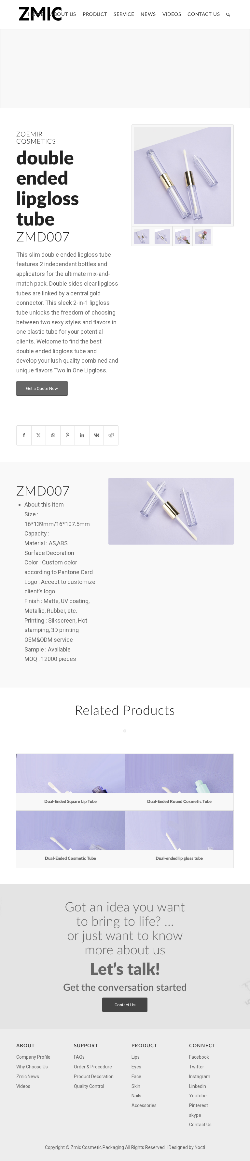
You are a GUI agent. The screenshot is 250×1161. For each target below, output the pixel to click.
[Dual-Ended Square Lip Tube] (70, 773)
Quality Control (89, 1086)
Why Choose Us (32, 1066)
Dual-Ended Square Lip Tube (70, 802)
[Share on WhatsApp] (53, 435)
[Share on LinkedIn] (82, 435)
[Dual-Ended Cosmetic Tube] (70, 830)
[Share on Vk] (97, 435)
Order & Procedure (93, 1066)
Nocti (200, 1147)
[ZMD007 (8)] (183, 236)
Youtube (198, 1095)
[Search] (228, 14)
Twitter (196, 1066)
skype (195, 1115)
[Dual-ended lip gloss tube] (179, 830)
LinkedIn (197, 1086)
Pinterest (198, 1105)
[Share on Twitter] (39, 435)
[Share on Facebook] (24, 435)
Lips (136, 1057)
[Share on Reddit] (111, 435)
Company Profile (33, 1057)
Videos (23, 1086)
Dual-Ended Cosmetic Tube (70, 859)
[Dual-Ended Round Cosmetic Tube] (179, 773)
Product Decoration (94, 1076)
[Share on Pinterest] (68, 435)
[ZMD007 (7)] (162, 236)
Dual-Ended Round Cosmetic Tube (179, 802)
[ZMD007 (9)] (203, 236)
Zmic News (27, 1076)
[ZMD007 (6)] (183, 175)
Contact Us (200, 1124)
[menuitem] (36, 14)
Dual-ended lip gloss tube (179, 859)
